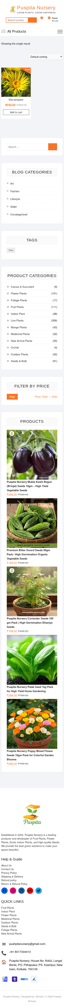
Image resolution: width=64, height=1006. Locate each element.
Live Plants (17, 320)
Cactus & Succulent (22, 286)
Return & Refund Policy (14, 884)
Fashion (14, 191)
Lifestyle (15, 199)
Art (12, 183)
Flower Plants (19, 293)
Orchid (15, 347)
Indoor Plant (18, 313)
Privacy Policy (9, 873)
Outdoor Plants (19, 354)
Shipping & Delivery (12, 876)
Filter (12, 397)
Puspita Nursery (36, 7)
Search (32, 20)
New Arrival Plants (21, 341)
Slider (13, 206)
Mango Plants (19, 327)
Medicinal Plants (20, 334)
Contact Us (7, 869)
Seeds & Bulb (19, 361)
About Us (6, 865)
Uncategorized (18, 214)
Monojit (39, 996)
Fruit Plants (17, 307)
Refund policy (9, 880)
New (11, 250)
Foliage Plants (19, 300)
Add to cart (16, 112)
